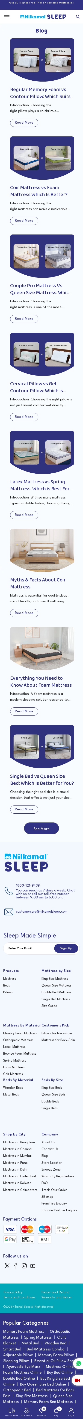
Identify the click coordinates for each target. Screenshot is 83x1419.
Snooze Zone (51, 1169)
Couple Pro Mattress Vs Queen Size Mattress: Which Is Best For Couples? (41, 293)
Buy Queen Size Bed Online (43, 1384)
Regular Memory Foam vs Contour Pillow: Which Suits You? (40, 97)
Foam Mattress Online (22, 1373)
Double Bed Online (19, 1379)
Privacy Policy (13, 1292)
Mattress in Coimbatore (20, 1190)
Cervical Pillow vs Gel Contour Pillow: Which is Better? (36, 391)
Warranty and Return (57, 1297)
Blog (45, 1156)
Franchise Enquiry (54, 1203)
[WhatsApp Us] (78, 1363)
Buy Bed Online (60, 1373)
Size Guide (49, 1006)
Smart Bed (12, 1349)
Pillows (8, 992)
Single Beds (50, 1108)
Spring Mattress (14, 1060)
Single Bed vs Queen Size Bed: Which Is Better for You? (42, 780)
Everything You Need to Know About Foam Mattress (41, 682)
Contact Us (50, 1149)
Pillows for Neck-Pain (57, 1033)
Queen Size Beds (53, 1094)
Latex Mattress (14, 1047)
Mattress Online (60, 1367)
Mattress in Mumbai (17, 1156)
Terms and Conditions (19, 1297)
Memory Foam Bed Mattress (48, 1402)
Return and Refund (55, 1292)
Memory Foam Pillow (56, 1355)
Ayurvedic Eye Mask (23, 1367)
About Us (48, 1142)
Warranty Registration (58, 1176)
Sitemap (47, 1196)
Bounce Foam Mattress (19, 1053)
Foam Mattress (14, 1067)
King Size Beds (52, 1087)
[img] (7, 1265)
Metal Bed (30, 1343)
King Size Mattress (55, 978)
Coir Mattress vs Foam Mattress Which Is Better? (39, 191)
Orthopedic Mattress (18, 1040)
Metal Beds (11, 1094)
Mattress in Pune (15, 1163)
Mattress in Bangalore (19, 1142)
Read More (24, 123)
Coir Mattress (13, 1074)
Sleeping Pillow (16, 1361)
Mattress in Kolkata (17, 1183)
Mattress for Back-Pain (58, 1040)
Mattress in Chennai (17, 1149)
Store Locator (52, 1163)
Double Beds (50, 1101)
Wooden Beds (13, 1087)
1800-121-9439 (28, 886)
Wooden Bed (55, 1343)
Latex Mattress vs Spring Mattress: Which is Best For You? (40, 489)
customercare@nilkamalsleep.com (41, 912)
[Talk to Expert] (77, 1380)
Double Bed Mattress (56, 992)
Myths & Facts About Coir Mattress (38, 583)
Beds (6, 985)
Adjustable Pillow (18, 1355)
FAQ (45, 1183)
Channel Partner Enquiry (59, 1210)
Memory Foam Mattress (20, 1033)
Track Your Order (54, 1190)
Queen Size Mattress (56, 985)
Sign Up (66, 948)
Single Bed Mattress (56, 999)
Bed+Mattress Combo (46, 1349)
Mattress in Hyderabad (19, 1176)
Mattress (9, 978)
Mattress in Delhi (15, 1169)
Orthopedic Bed (17, 1390)
